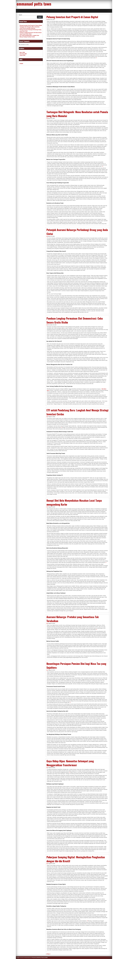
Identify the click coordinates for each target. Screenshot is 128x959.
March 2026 (22, 52)
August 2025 (22, 55)
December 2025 (23, 53)
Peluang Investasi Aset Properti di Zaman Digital (72, 17)
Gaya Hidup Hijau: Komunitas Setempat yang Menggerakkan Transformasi (70, 763)
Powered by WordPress (36, 957)
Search (20, 14)
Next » (49, 954)
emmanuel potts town (34, 4)
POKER (21, 63)
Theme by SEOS (44, 957)
